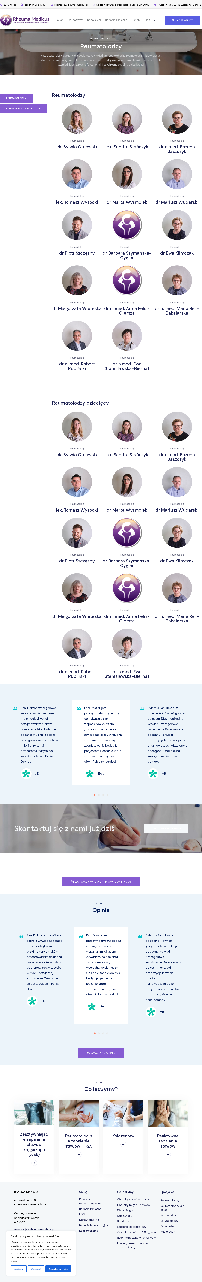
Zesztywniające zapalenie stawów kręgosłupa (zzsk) (34, 1144)
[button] (95, 795)
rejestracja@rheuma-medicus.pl (34, 1229)
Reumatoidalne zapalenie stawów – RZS (78, 1141)
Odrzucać (36, 1268)
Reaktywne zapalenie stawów (168, 1141)
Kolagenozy (123, 1136)
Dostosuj (18, 1268)
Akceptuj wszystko (58, 1268)
